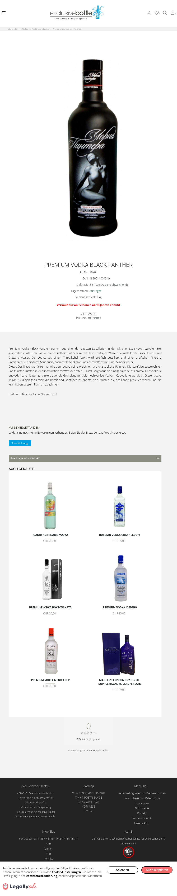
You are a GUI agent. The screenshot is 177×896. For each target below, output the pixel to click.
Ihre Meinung (20, 443)
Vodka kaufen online (97, 750)
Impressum (142, 803)
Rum (49, 844)
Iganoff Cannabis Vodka (50, 535)
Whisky (48, 859)
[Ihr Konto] (149, 14)
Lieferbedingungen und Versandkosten (142, 793)
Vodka (48, 849)
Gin (48, 854)
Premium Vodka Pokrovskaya (50, 607)
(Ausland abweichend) (114, 285)
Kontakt (141, 813)
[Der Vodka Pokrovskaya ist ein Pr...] (50, 602)
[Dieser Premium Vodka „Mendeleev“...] (50, 674)
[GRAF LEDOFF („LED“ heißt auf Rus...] (120, 529)
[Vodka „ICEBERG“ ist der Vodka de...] (120, 602)
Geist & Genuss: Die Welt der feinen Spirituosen (48, 839)
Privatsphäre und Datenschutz (142, 798)
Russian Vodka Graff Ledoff (120, 535)
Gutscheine (142, 808)
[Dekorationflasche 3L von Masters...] (119, 674)
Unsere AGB (141, 823)
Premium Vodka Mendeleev (50, 680)
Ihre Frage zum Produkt (24, 458)
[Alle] (165, 14)
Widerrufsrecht (142, 818)
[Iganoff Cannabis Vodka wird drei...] (50, 529)
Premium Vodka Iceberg (120, 607)
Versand (96, 317)
